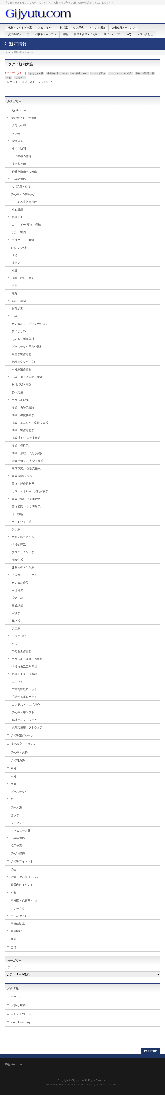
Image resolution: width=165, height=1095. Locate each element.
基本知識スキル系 (23, 537)
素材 (13, 768)
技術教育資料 (19, 752)
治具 (14, 316)
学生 (13, 869)
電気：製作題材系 (23, 483)
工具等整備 (18, 838)
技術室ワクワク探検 (23, 118)
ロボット (19, 77)
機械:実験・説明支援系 (26, 437)
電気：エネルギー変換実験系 (30, 491)
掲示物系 (16, 845)
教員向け (16, 931)
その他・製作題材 (23, 339)
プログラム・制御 (23, 240)
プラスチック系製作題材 (27, 346)
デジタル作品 (20, 582)
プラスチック (19, 791)
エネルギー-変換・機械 (26, 224)
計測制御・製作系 (23, 567)
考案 (14, 293)
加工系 (16, 628)
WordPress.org (20, 1022)
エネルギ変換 (98, 73)
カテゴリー (12, 967)
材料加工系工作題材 (24, 674)
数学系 (16, 529)
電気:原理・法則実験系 (26, 499)
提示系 (15, 815)
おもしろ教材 (36, 73)
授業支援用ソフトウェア (27, 727)
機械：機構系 (20, 445)
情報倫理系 (19, 544)
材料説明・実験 (21, 384)
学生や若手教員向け (24, 201)
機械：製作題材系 (145, 73)
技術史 (16, 262)
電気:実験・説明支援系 (26, 468)
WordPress (65, 1084)
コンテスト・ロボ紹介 (120, 73)
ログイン (16, 997)
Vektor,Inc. (101, 1084)
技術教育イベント (22, 861)
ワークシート (19, 822)
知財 (14, 270)
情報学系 (17, 559)
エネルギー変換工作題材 (27, 659)
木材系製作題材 (21, 369)
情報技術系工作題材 (24, 666)
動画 (13, 939)
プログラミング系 (23, 552)
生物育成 (17, 590)
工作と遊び (19, 636)
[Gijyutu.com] (38, 16)
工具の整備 (19, 179)
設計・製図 (19, 232)
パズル (16, 643)
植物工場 (17, 597)
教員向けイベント (22, 884)
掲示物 (16, 133)
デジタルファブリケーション (30, 323)
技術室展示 (19, 163)
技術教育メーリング (23, 743)
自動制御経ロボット (24, 689)
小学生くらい (19, 908)
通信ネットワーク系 (24, 575)
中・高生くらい (79, 73)
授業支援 (16, 807)
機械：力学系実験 (23, 407)
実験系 (16, 613)
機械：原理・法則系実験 (27, 453)
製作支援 (17, 392)
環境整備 (17, 141)
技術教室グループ (22, 735)
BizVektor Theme (82, 1084)
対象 (8, 77)
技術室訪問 (19, 148)
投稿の (18, 1005)
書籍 (13, 947)
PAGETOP (150, 1051)
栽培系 (16, 620)
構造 (14, 285)
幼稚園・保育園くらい (25, 900)
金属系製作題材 (21, 354)
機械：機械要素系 (23, 415)
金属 (13, 784)
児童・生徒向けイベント (26, 877)
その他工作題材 (21, 651)
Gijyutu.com (18, 110)
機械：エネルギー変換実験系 (30, 422)
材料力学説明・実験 (24, 361)
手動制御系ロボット (57, 73)
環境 (14, 255)
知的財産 (17, 209)
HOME (8, 52)
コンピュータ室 (20, 830)
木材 (13, 776)
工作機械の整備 (21, 156)
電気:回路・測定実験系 (26, 506)
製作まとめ (19, 331)
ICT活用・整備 (21, 186)
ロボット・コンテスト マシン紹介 (29, 81)
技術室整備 (18, 853)
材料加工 (17, 217)
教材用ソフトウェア (24, 719)
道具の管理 (19, 125)
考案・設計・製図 (23, 278)
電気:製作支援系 (22, 476)
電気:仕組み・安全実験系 (27, 460)
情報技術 (17, 514)
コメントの (21, 1013)
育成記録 (17, 605)
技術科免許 (18, 760)
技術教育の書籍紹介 (23, 194)
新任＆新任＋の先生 (24, 171)
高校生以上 (18, 923)
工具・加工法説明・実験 (27, 377)
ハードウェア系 (21, 521)
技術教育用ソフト (23, 712)
